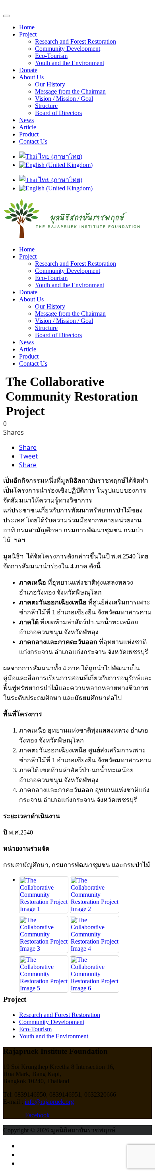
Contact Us (33, 141)
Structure (46, 105)
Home (27, 27)
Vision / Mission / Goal (64, 98)
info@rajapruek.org (49, 1101)
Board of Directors (58, 112)
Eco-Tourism (51, 55)
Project (28, 34)
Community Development (67, 48)
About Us (31, 77)
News (26, 120)
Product (29, 134)
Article (27, 127)
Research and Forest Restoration (75, 41)
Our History (50, 84)
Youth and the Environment (69, 62)
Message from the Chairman (70, 91)
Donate (28, 70)
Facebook (37, 1115)
